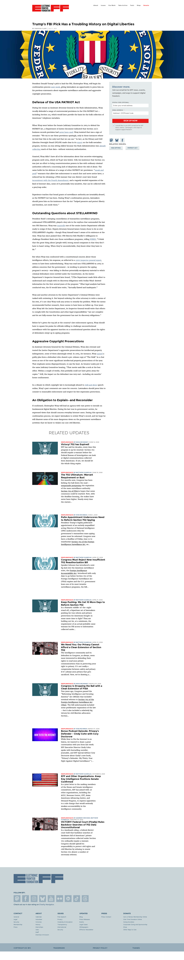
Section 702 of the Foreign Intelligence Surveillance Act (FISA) (77, 702)
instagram (34, 898)
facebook (25, 898)
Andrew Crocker (83, 818)
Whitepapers (83, 927)
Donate (146, 5)
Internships (39, 927)
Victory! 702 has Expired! (75, 444)
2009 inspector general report (88, 260)
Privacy (60, 919)
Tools (132, 5)
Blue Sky (42, 898)
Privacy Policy (100, 948)
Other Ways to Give (129, 929)
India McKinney (82, 442)
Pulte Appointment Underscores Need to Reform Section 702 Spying (82, 518)
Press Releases (84, 919)
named (100, 354)
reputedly (61, 225)
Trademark (59, 948)
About (95, 5)
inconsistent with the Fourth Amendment (50, 180)
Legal (15, 919)
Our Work (111, 5)
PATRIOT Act (132, 148)
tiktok (76, 898)
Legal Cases (83, 924)
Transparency (62, 924)
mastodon (17, 898)
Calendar (39, 917)
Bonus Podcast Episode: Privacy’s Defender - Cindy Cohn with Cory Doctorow (80, 734)
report (79, 142)
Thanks (136, 948)
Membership (18, 924)
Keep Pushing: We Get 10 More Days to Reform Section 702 (83, 603)
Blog (81, 917)
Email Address (117, 110)
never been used (66, 132)
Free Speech (62, 917)
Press (15, 927)
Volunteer (39, 919)
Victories (39, 922)
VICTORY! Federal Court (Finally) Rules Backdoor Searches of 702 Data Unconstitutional (82, 825)
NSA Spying (116, 148)
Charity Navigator (46, 905)
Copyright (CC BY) (22, 948)
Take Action (122, 5)
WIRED (93, 239)
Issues (103, 5)
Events (81, 922)
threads (85, 898)
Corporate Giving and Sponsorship (135, 924)
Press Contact (106, 917)
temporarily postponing (71, 485)
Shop (139, 5)
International (62, 927)
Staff (37, 932)
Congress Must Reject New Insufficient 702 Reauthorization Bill (83, 561)
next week (55, 87)
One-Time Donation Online (132, 919)
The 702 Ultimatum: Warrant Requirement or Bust (77, 476)
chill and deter (91, 385)
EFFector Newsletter (86, 929)
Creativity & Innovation (65, 922)
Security (16, 922)
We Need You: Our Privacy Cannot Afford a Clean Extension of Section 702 (81, 647)
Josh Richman (81, 515)
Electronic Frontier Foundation (50, 9)
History (38, 924)
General (16, 917)
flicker (59, 898)
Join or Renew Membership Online (135, 917)
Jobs (37, 929)
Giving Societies (128, 922)
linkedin (68, 898)
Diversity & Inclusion (42, 934)
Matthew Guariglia (83, 472)
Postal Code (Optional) (120, 102)
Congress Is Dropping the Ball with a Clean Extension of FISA (81, 687)
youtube (51, 898)
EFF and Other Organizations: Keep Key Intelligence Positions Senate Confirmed (81, 779)
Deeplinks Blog (67, 442)
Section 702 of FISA (69, 491)
